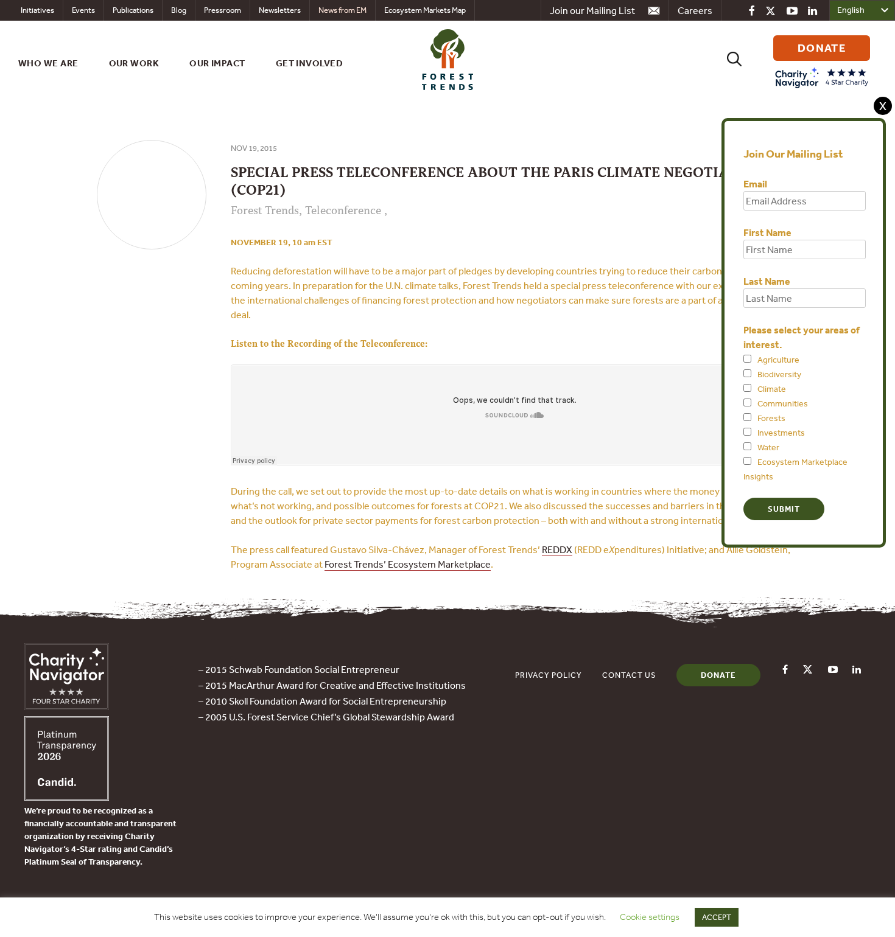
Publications (133, 10)
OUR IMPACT (217, 63)
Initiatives (37, 10)
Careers (695, 10)
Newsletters (280, 10)
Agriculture (778, 359)
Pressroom (222, 10)
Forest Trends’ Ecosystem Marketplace (408, 564)
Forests (771, 418)
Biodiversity (779, 374)
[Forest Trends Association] (66, 797)
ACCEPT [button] (716, 917)
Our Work (134, 63)
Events (83, 10)
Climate (771, 388)
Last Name (766, 281)
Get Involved (309, 63)
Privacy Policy (548, 675)
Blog (178, 10)
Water (768, 447)
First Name (767, 232)
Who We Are (48, 63)
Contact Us (629, 675)
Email (755, 184)
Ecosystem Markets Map (425, 10)
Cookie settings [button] (649, 916)
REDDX (557, 549)
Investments (781, 432)
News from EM (342, 10)
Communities (782, 403)
